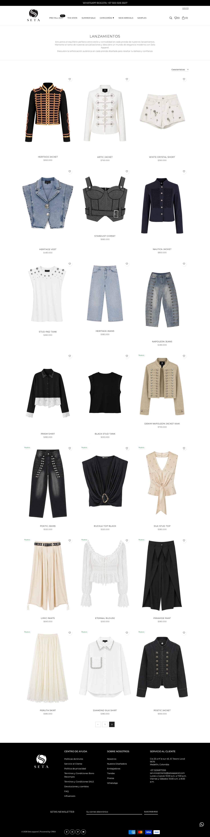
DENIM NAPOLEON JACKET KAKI (162, 423)
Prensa (110, 778)
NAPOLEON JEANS (162, 341)
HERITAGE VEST (47, 249)
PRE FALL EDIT (56, 17)
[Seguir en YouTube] (83, 831)
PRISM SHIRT (48, 433)
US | (184, 8)
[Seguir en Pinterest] (77, 831)
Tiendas (111, 773)
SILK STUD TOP (162, 526)
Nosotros (111, 759)
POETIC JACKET (162, 710)
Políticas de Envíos (73, 759)
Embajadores (113, 768)
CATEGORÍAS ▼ (107, 18)
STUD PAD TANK (48, 331)
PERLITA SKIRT (48, 710)
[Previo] (98, 724)
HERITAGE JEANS (105, 331)
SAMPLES (141, 18)
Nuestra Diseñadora (117, 763)
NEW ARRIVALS (126, 18)
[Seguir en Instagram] (72, 831)
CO (187, 8)
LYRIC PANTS (48, 618)
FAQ (66, 791)
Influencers (69, 796)
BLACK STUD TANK (105, 433)
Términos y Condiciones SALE (79, 781)
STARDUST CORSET (105, 236)
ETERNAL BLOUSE (105, 618)
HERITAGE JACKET (48, 157)
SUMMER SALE (89, 18)
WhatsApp (112, 783)
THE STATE (72, 18)
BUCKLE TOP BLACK (105, 526)
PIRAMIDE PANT (162, 618)
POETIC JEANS (48, 526)
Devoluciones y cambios (76, 786)
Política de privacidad (75, 768)
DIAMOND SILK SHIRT (105, 710)
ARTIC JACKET (105, 157)
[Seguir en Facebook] (66, 831)
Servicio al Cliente (73, 763)
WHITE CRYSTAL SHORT (162, 157)
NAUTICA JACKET (162, 249)
